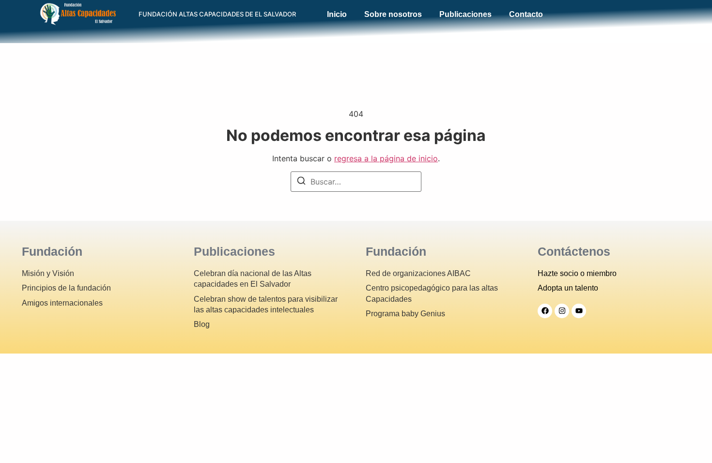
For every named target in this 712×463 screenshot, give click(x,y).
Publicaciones (465, 14)
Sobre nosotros (393, 14)
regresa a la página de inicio (386, 158)
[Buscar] (301, 182)
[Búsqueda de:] (356, 181)
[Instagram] (562, 311)
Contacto (526, 14)
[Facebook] (545, 311)
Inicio (337, 14)
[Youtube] (579, 311)
